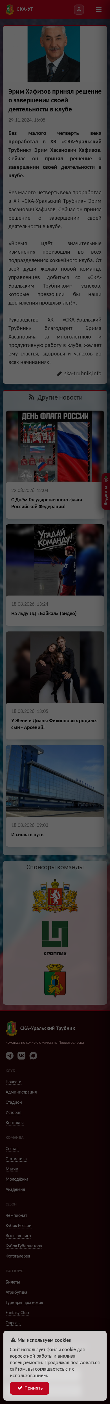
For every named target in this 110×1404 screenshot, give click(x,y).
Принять (33, 1388)
